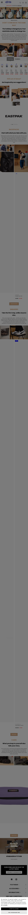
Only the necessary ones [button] (14, 912)
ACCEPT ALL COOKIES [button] (14, 908)
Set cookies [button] (4, 905)
